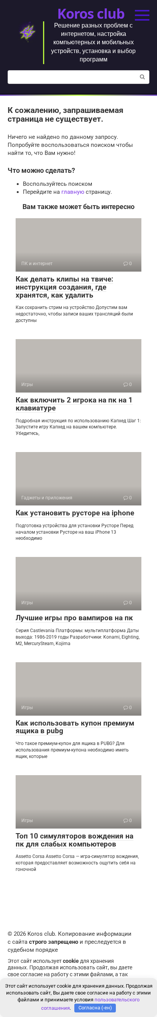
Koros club (90, 13)
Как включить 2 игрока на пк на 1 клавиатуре (74, 404)
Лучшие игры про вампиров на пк (74, 617)
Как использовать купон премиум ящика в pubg (75, 727)
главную (72, 191)
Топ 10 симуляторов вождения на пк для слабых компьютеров (74, 840)
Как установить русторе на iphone (75, 512)
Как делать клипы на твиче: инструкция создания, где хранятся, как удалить (64, 287)
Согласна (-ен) (95, 1008)
